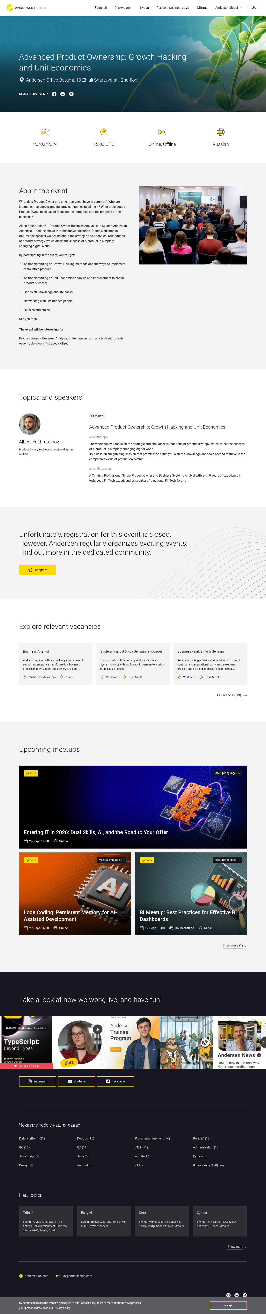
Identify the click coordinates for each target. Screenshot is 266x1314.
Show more (235, 1247)
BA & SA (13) (202, 1138)
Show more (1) (233, 945)
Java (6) (83, 1156)
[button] (228, 8)
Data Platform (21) (32, 1138)
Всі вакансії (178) (205, 1165)
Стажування (123, 8)
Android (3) (84, 1165)
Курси (144, 8)
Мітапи (202, 8)
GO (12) (24, 1147)
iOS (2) (139, 1165)
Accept (228, 1305)
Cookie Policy (87, 1302)
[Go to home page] (26, 7)
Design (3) (26, 1165)
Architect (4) (143, 1156)
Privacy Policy (62, 1308)
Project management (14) (152, 1138)
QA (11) (82, 1147)
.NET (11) (141, 1147)
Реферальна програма (173, 8)
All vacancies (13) (229, 695)
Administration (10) (206, 1147)
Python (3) (200, 1156)
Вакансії (101, 8)
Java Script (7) (29, 1156)
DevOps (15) (85, 1138)
